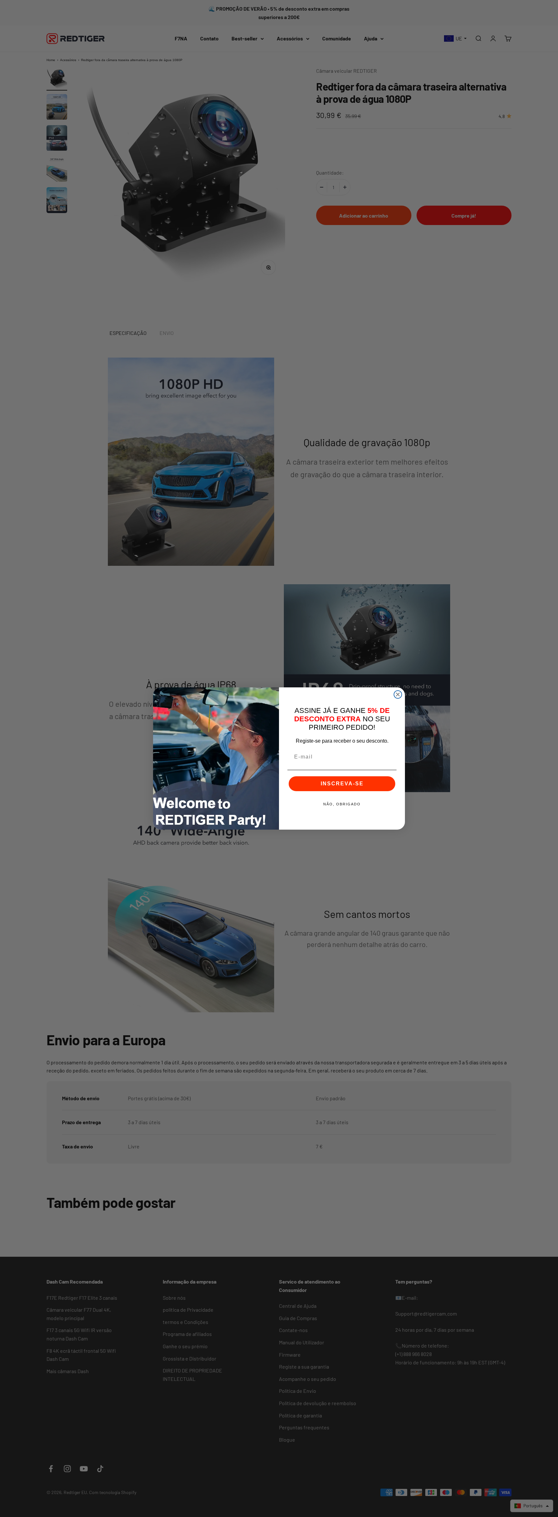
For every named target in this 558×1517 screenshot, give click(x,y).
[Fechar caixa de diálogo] (398, 694)
